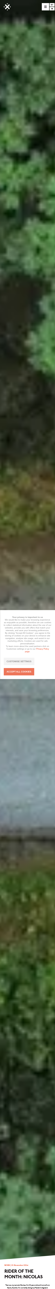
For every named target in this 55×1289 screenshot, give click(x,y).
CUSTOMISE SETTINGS (19, 661)
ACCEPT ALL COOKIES (19, 671)
